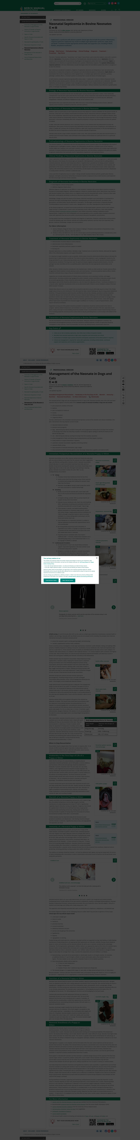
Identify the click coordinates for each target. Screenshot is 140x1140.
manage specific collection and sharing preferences (80, 576)
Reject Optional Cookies (67, 580)
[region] (70, 570)
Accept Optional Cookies (51, 580)
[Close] (97, 558)
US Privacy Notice (84, 562)
